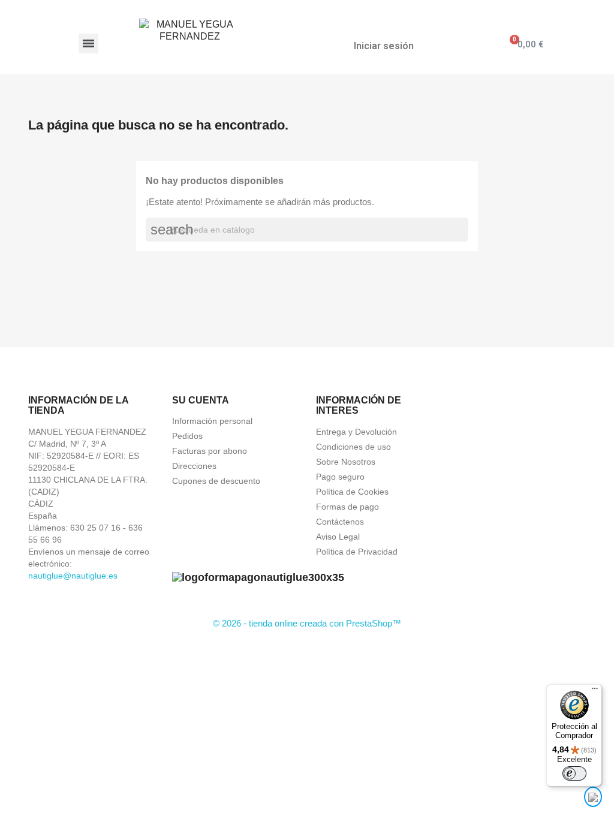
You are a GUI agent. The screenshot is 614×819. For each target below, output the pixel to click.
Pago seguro (340, 476)
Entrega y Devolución (356, 431)
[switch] (574, 773)
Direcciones (194, 466)
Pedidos (187, 436)
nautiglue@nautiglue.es (73, 575)
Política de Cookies (352, 491)
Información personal (212, 421)
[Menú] (595, 691)
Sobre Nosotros (345, 461)
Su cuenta (200, 400)
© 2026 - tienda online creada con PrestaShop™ (307, 623)
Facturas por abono (209, 451)
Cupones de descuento (216, 481)
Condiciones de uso (353, 446)
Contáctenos (340, 521)
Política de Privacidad (357, 551)
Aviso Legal (338, 536)
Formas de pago (347, 506)
